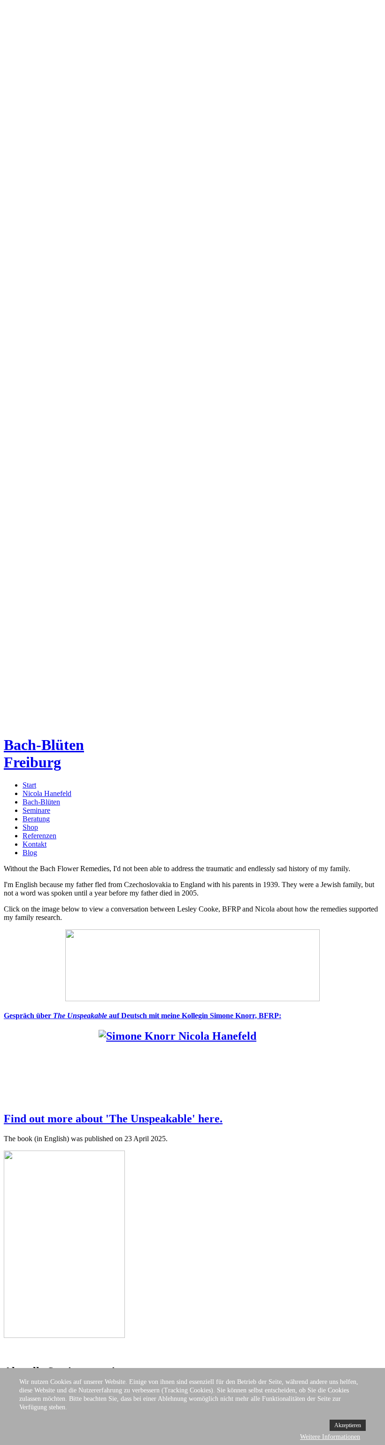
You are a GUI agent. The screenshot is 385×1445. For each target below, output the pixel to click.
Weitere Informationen (330, 1436)
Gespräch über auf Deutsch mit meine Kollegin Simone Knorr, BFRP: (142, 1016)
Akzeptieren (347, 1425)
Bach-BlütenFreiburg (44, 753)
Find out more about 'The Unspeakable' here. (113, 1119)
